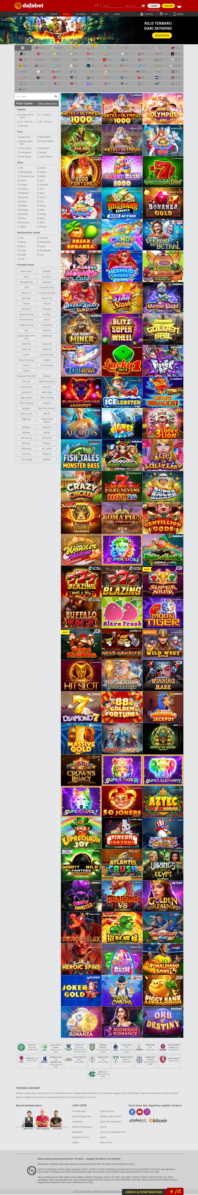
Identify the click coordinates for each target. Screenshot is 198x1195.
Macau (43, 205)
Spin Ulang (25, 156)
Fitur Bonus (25, 148)
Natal (22, 180)
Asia (22, 237)
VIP (166, 14)
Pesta (22, 218)
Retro (42, 218)
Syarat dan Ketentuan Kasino (110, 1124)
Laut (42, 254)
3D (21, 167)
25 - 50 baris (46, 121)
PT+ (106, 14)
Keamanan (77, 1132)
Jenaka (23, 201)
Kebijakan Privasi (80, 1137)
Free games (25, 152)
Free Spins (45, 148)
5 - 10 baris (45, 114)
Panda (43, 214)
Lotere (117, 14)
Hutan (23, 250)
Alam (42, 209)
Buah (42, 193)
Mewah (23, 205)
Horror (43, 197)
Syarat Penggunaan (81, 1116)
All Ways (24, 125)
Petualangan (26, 172)
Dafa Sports (39, 14)
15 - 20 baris (26, 121)
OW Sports (22, 14)
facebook (132, 1112)
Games (66, 14)
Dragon (23, 184)
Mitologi (24, 209)
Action (43, 167)
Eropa (42, 246)
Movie (43, 176)
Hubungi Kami (107, 1111)
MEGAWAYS (45, 137)
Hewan (43, 172)
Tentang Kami (79, 1111)
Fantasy (24, 188)
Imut (42, 180)
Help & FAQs (106, 1142)
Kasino (54, 14)
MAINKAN (162, 35)
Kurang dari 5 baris (26, 116)
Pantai (23, 242)
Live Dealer (80, 14)
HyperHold (25, 137)
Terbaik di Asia (27, 176)
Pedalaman (45, 242)
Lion (42, 201)
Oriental (24, 214)
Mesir (23, 246)
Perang (43, 226)
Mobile (180, 14)
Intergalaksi (45, 250)
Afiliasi (75, 1142)
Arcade (95, 14)
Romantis (24, 222)
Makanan (24, 193)
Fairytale (44, 184)
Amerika (44, 237)
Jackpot (43, 152)
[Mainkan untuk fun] (28, 5)
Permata (24, 197)
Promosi (149, 14)
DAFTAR (168, 5)
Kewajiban (77, 1121)
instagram (147, 1112)
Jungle (23, 254)
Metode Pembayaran (82, 1126)
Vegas (23, 226)
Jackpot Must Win (26, 142)
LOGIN (154, 5)
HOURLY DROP (47, 141)
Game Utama (46, 156)
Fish (42, 188)
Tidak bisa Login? (153, 10)
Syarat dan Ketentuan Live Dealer (113, 1135)
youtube (139, 1112)
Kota (22, 258)
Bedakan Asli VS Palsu (110, 1116)
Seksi (42, 222)
